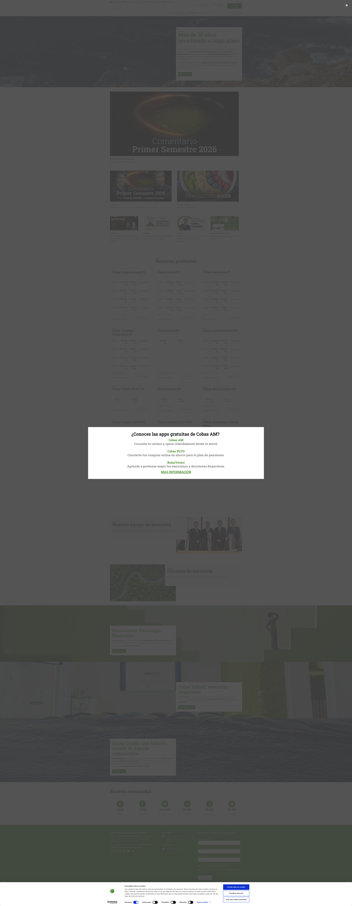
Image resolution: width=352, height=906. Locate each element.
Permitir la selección (236, 893)
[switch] (155, 902)
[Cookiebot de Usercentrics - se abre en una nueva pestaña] (112, 902)
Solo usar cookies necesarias (236, 899)
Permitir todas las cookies (236, 887)
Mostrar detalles (202, 902)
